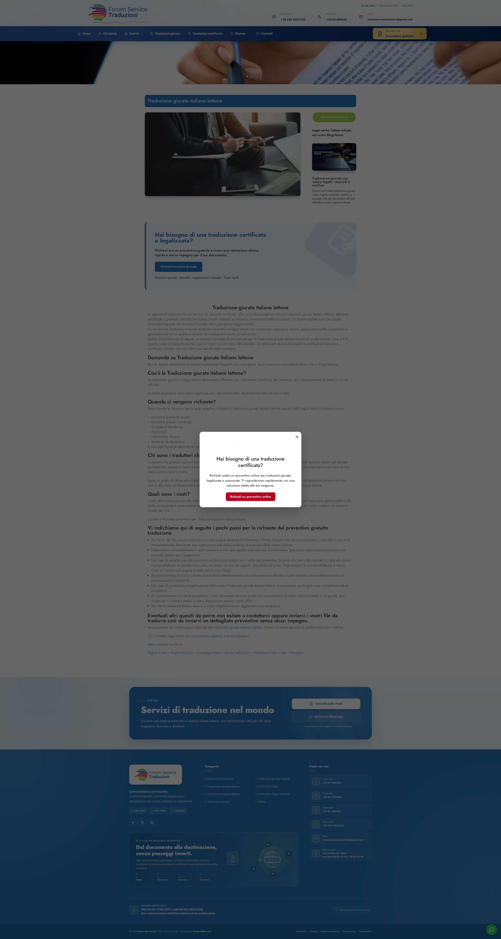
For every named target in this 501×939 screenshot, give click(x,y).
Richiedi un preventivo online (250, 497)
